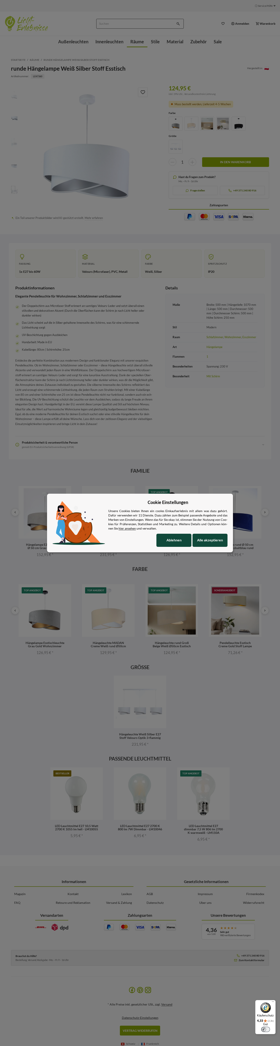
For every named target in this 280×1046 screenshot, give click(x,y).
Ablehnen (174, 540)
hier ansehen (127, 528)
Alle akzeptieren (210, 540)
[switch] (265, 1029)
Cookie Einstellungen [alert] (168, 502)
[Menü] (273, 1002)
